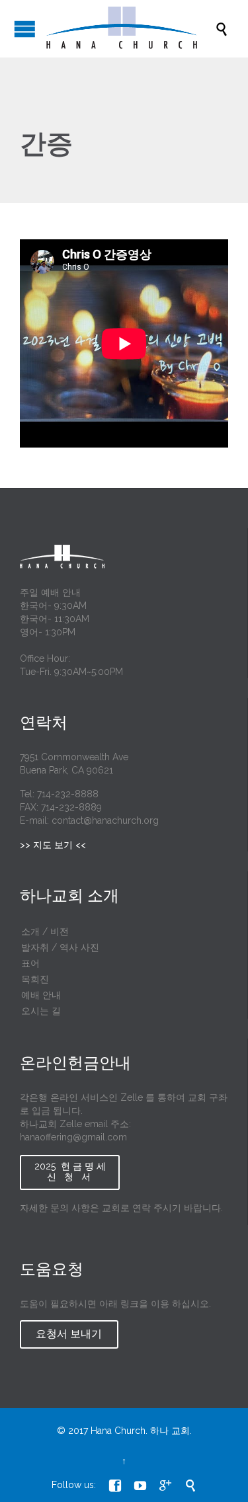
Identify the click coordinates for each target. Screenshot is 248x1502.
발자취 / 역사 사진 (60, 947)
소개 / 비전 (45, 931)
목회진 (35, 979)
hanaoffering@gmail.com (73, 1137)
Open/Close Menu (25, 28)
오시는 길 (41, 1011)
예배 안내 (41, 995)
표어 (30, 963)
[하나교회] (130, 29)
